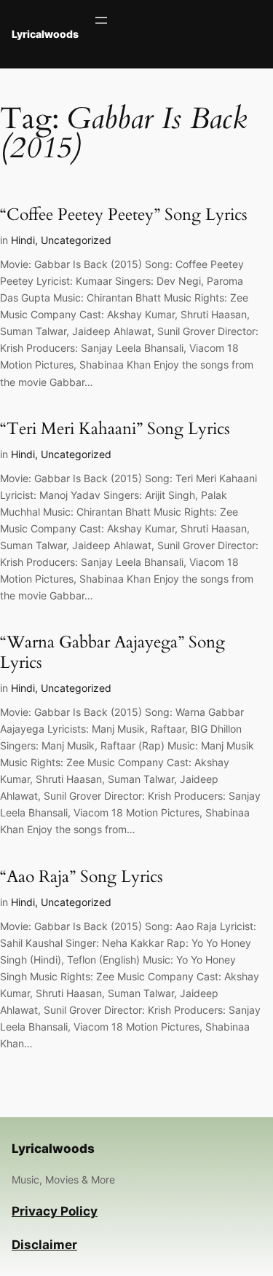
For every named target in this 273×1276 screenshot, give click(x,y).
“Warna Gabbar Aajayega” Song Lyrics (112, 652)
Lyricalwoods (45, 34)
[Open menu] (101, 20)
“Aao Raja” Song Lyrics (81, 877)
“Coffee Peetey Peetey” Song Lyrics (124, 215)
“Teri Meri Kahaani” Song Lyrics (115, 429)
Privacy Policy (55, 1211)
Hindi (23, 240)
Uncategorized (76, 240)
